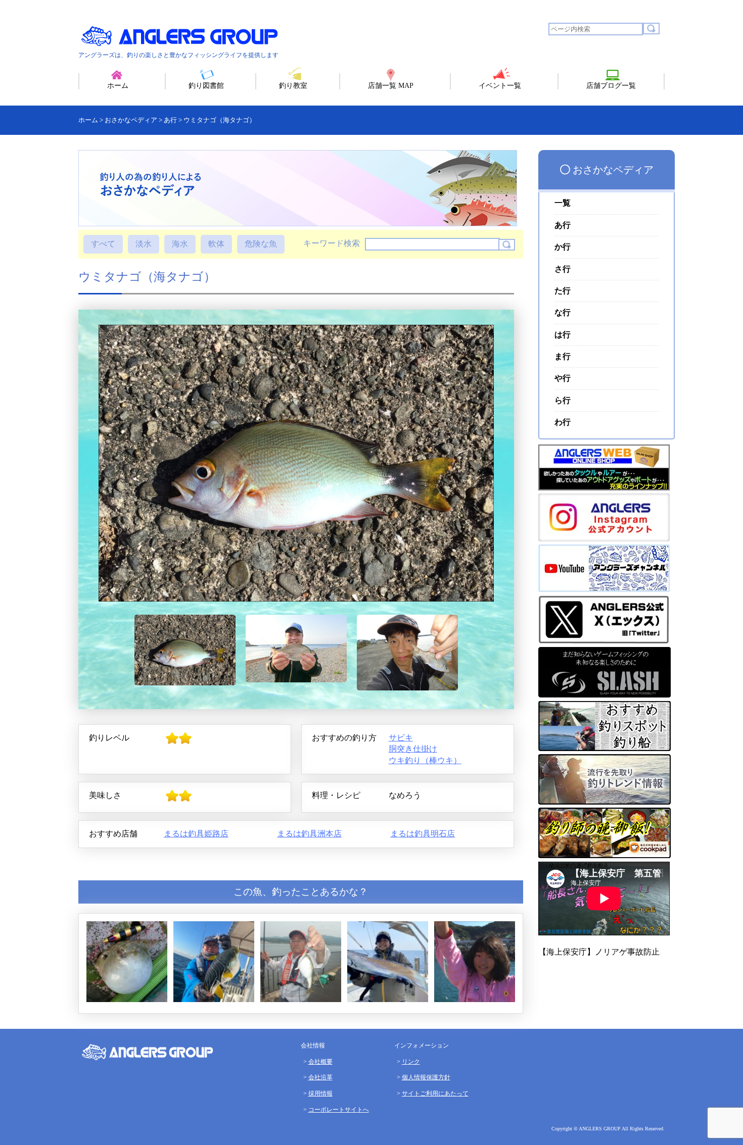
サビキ (401, 737)
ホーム (117, 85)
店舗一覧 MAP (390, 85)
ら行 (562, 400)
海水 (180, 243)
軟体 (216, 243)
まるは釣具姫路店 (196, 833)
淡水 (143, 243)
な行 (562, 312)
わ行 (562, 422)
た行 (562, 290)
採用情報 (320, 1093)
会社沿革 (320, 1077)
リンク (411, 1061)
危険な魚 (261, 243)
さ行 (562, 269)
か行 (562, 246)
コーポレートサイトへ (338, 1109)
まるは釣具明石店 (422, 833)
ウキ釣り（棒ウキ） (425, 760)
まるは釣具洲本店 (309, 833)
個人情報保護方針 (426, 1077)
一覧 (562, 202)
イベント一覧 (500, 85)
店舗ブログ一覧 (611, 85)
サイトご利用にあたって (435, 1093)
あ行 (562, 225)
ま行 (562, 356)
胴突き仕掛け (413, 748)
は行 (562, 334)
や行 (562, 378)
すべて (103, 243)
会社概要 (320, 1061)
